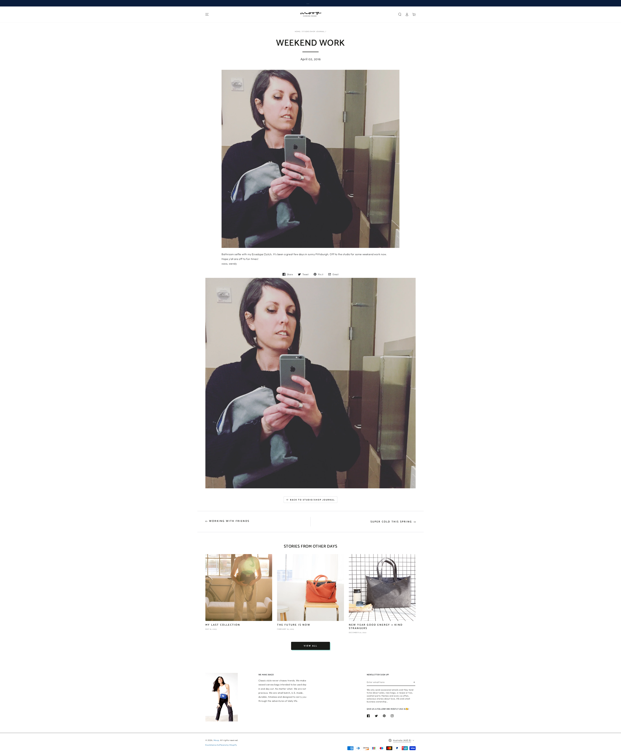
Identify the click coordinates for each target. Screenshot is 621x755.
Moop (216, 740)
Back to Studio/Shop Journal (312, 500)
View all (310, 645)
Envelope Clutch (262, 254)
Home (297, 31)
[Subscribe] (414, 682)
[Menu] (207, 14)
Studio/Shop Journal (313, 31)
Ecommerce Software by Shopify (221, 745)
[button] (399, 14)
